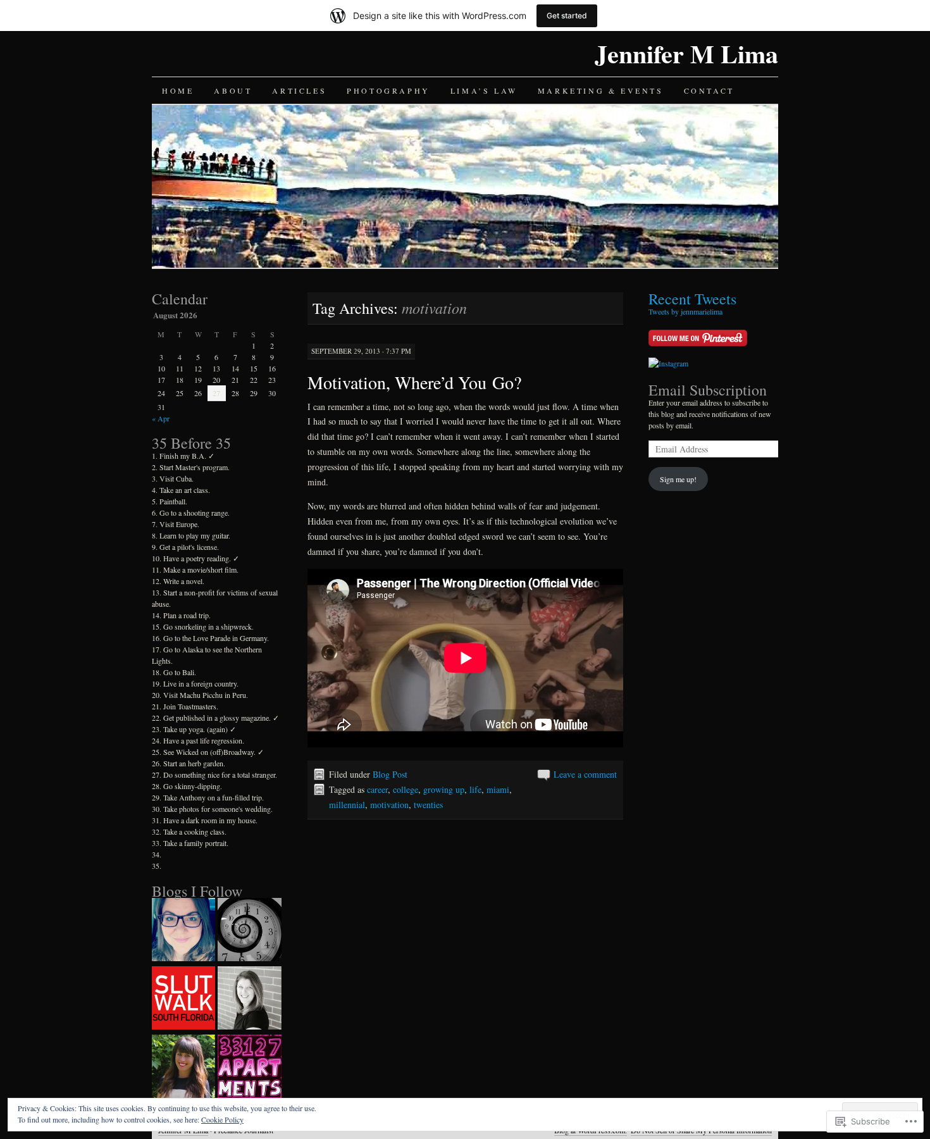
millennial (347, 805)
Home (178, 90)
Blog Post (390, 774)
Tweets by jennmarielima (685, 311)
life (475, 789)
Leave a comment (585, 774)
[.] (183, 931)
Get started (567, 15)
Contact (709, 90)
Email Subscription (707, 390)
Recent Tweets (692, 299)
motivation (389, 805)
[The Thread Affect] (183, 1067)
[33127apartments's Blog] (249, 1067)
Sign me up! (678, 479)
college (405, 789)
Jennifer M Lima (686, 53)
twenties (428, 805)
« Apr (161, 418)
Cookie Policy (222, 1119)
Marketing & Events (601, 90)
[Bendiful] (249, 999)
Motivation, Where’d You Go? (414, 382)
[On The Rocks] (249, 931)
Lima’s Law (484, 90)
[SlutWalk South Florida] (183, 999)
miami (498, 789)
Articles (299, 90)
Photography (388, 90)
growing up (443, 789)
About (233, 90)
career (377, 789)
